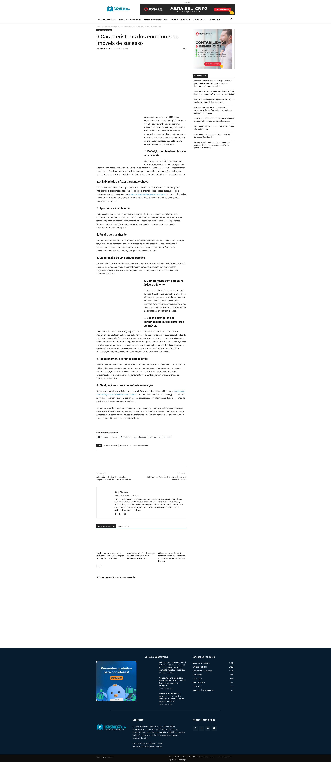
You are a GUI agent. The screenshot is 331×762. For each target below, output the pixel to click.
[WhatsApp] (116, 54)
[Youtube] (214, 728)
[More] (123, 54)
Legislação (199, 19)
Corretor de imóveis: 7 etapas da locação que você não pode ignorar (214, 127)
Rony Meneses (105, 48)
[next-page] (102, 566)
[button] (231, 20)
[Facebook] (99, 54)
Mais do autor (123, 526)
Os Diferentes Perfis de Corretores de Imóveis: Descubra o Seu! (166, 478)
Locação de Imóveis (180, 19)
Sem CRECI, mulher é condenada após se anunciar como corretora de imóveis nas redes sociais (141, 555)
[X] (105, 54)
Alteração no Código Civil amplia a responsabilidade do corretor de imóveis (113, 478)
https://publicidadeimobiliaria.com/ (126, 495)
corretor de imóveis (110, 445)
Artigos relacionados (106, 526)
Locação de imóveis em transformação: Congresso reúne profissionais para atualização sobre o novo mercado (213, 110)
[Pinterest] (111, 54)
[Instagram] (201, 728)
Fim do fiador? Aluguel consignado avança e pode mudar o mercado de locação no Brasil (214, 100)
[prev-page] (98, 566)
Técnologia (214, 19)
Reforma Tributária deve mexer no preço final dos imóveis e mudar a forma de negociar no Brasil (171, 697)
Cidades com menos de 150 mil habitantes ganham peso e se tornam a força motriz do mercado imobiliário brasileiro (172, 666)
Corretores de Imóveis (155, 19)
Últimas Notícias (107, 19)
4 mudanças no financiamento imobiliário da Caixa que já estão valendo (212, 135)
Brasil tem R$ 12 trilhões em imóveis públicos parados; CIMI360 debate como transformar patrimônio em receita (212, 145)
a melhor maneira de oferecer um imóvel (147, 194)
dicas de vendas (125, 445)
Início (98, 26)
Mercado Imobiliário (130, 19)
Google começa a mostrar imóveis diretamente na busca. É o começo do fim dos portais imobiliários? (110, 555)
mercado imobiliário (141, 445)
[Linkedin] (121, 514)
